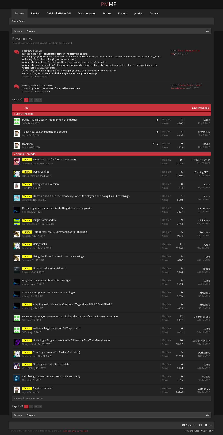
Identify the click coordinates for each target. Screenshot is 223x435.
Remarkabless (178, 88)
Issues (107, 13)
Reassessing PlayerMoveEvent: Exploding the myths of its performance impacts (70, 316)
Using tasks (40, 244)
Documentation (87, 13)
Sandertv (26, 235)
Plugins (35, 13)
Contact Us (190, 425)
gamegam (204, 208)
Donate (153, 13)
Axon (24, 187)
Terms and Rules (191, 430)
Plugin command (42, 388)
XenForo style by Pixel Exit (75, 430)
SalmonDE (204, 388)
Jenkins (138, 13)
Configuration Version (46, 184)
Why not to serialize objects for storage (46, 280)
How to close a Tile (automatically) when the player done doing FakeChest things (81, 196)
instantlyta (27, 199)
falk (172, 53)
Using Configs (41, 171)
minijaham (204, 220)
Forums (19, 13)
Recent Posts (18, 21)
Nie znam (204, 232)
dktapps (26, 211)
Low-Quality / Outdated (37, 85)
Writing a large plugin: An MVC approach (56, 328)
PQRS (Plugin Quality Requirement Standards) (49, 119)
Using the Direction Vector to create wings (58, 256)
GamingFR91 (202, 172)
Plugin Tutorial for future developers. (55, 159)
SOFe (24, 123)
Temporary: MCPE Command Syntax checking (60, 231)
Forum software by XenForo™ (35, 430)
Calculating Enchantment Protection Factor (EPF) (51, 376)
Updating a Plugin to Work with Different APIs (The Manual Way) (71, 340)
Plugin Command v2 (44, 220)
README (27, 143)
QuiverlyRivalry (201, 340)
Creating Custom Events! (190, 85)
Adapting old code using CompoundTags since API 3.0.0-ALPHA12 (72, 304)
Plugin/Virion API (32, 50)
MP (111, 3)
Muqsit (25, 380)
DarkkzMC (204, 352)
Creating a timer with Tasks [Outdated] (56, 352)
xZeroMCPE (27, 368)
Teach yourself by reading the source (44, 131)
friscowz (26, 272)
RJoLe (206, 268)
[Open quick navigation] (207, 30)
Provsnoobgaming (31, 223)
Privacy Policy (207, 430)
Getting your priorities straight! (51, 364)
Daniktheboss (202, 316)
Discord (122, 13)
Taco (207, 256)
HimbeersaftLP (200, 160)
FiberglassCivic (29, 344)
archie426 (204, 131)
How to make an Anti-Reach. (50, 268)
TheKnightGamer (30, 163)
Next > (38, 99)
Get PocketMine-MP (59, 13)
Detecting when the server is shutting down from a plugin (56, 208)
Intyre (25, 135)
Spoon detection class (188, 50)
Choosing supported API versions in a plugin (48, 292)
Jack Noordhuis (29, 175)
